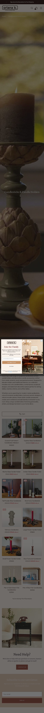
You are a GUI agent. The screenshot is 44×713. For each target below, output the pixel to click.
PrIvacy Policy (10, 371)
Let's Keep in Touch (11, 362)
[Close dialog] (42, 341)
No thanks (11, 366)
